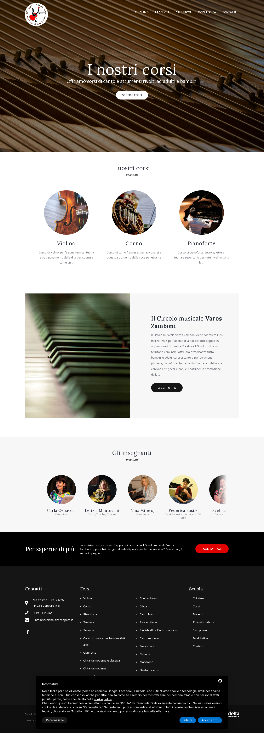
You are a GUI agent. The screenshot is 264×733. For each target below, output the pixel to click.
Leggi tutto (167, 387)
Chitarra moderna (94, 668)
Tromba (88, 630)
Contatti (229, 12)
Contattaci (212, 548)
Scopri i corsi (132, 95)
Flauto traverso (150, 670)
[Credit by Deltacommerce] (230, 714)
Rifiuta (187, 720)
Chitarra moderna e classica (101, 660)
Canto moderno (150, 638)
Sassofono (147, 646)
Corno (134, 243)
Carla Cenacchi (61, 510)
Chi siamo (142, 12)
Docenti (198, 614)
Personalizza (55, 720)
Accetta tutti (210, 720)
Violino (66, 243)
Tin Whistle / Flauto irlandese (159, 630)
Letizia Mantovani (102, 510)
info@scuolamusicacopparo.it (54, 620)
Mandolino (146, 662)
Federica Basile (183, 510)
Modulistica (207, 12)
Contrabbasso (149, 598)
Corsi (196, 606)
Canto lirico (147, 614)
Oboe (143, 606)
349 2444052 (43, 613)
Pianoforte (201, 243)
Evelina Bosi (223, 510)
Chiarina (145, 654)
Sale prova (184, 12)
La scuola (162, 12)
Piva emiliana (148, 622)
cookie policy (103, 699)
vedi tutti (132, 175)
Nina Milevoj (143, 510)
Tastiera (89, 622)
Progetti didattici (204, 622)
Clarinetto (89, 652)
